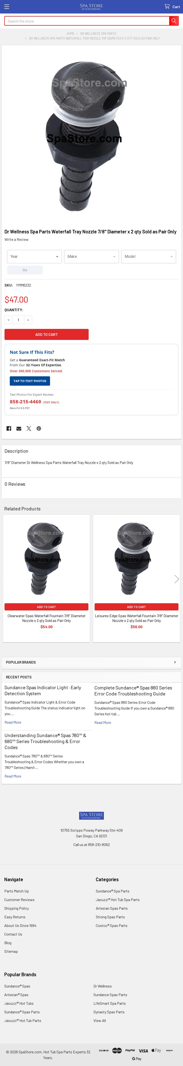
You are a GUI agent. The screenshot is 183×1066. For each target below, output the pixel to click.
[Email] (19, 428)
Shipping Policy (16, 908)
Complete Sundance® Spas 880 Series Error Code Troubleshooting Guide (133, 690)
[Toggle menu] (6, 6)
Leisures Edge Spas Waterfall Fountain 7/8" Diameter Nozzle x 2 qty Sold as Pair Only (136, 618)
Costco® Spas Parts (111, 925)
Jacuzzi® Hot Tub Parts (22, 1020)
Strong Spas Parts (110, 916)
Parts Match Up (16, 891)
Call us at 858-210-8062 (91, 844)
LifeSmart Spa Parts (109, 1003)
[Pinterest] (39, 428)
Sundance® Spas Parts (22, 1012)
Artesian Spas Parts (112, 908)
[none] (91, 135)
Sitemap (11, 951)
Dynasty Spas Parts (109, 1012)
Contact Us (13, 934)
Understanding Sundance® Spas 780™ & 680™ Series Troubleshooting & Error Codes (45, 741)
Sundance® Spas (17, 986)
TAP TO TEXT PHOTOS (30, 381)
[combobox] (34, 256)
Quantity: (14, 309)
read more (13, 722)
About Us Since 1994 (20, 925)
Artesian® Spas (16, 994)
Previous (6, 579)
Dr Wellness (102, 986)
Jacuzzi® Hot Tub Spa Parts (118, 899)
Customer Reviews (19, 899)
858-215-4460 (25, 401)
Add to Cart (46, 607)
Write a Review (17, 239)
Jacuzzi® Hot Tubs (19, 1003)
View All (99, 1020)
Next (177, 579)
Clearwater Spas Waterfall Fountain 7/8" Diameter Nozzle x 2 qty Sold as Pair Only (47, 618)
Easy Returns (14, 916)
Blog (7, 942)
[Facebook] (9, 428)
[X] (29, 428)
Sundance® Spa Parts (112, 891)
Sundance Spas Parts (110, 994)
